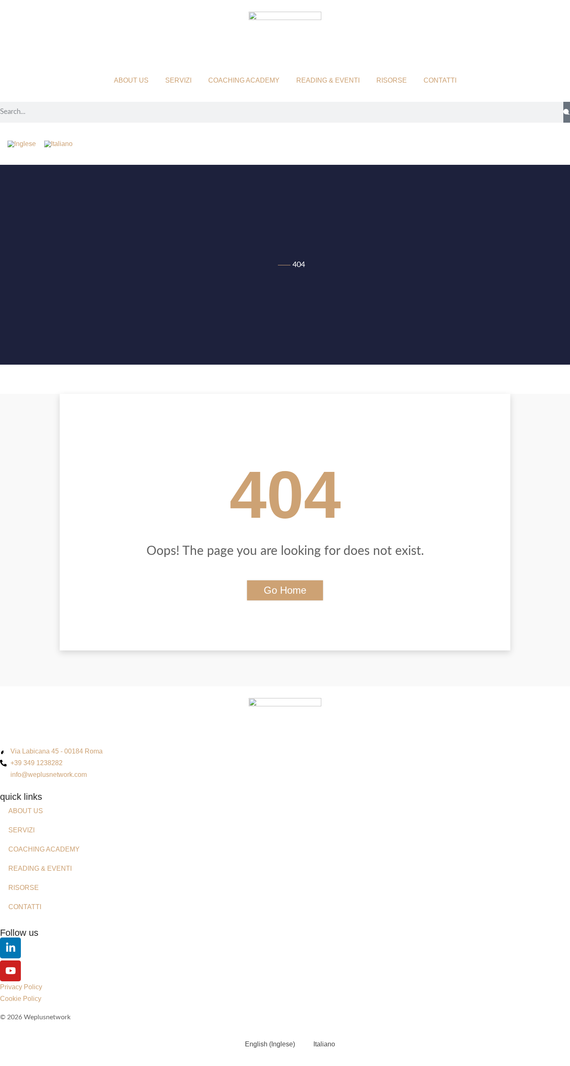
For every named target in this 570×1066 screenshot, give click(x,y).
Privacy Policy (21, 986)
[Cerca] (566, 112)
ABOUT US (131, 80)
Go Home (285, 590)
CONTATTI (440, 80)
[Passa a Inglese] (21, 144)
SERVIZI (178, 80)
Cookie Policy (20, 998)
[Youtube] (10, 970)
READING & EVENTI (328, 80)
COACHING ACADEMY (244, 80)
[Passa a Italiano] (58, 144)
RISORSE (391, 80)
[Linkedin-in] (10, 947)
